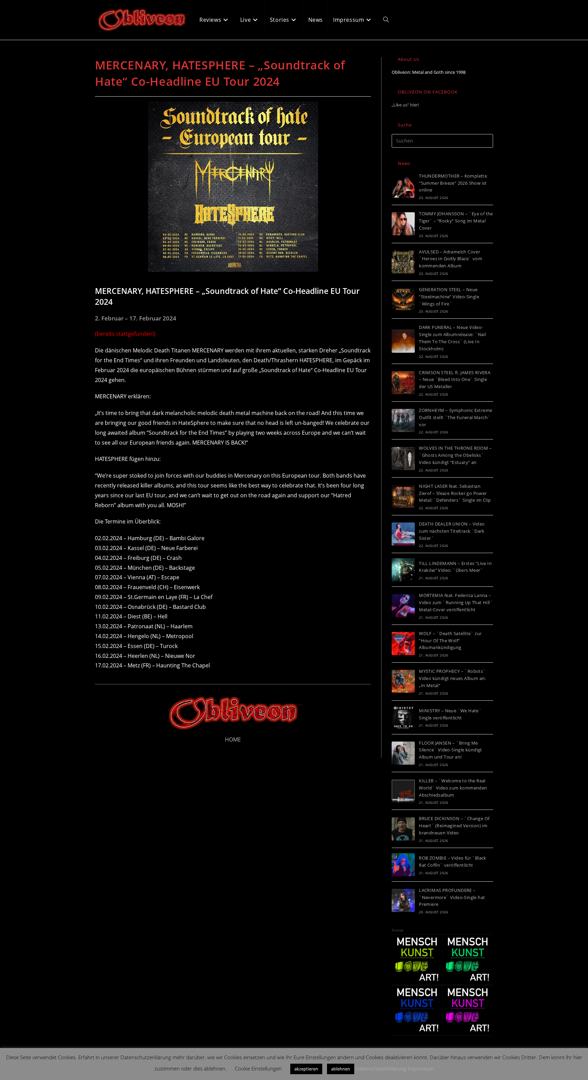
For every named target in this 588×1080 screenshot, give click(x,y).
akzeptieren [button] (306, 1069)
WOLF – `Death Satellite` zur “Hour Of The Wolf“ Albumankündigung (450, 640)
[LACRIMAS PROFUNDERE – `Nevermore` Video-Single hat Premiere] (403, 900)
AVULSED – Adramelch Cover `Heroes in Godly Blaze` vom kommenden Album (450, 259)
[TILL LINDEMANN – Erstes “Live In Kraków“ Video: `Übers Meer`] (403, 569)
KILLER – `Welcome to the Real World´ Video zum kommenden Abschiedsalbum (453, 788)
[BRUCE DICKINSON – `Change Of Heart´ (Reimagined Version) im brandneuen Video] (403, 829)
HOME (233, 739)
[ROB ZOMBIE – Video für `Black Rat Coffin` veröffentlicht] (403, 864)
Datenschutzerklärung (381, 1068)
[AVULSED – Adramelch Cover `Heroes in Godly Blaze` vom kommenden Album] (403, 261)
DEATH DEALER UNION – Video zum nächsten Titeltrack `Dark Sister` (452, 531)
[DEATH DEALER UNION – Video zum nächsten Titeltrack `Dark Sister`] (403, 534)
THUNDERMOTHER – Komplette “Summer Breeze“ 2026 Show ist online (453, 183)
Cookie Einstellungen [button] (258, 1068)
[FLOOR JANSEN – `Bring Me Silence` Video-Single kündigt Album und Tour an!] (403, 753)
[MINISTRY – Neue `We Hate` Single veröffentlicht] (403, 717)
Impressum (421, 1068)
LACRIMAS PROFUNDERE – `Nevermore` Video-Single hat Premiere (452, 897)
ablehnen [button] (340, 1069)
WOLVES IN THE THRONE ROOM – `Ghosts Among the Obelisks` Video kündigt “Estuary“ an (455, 455)
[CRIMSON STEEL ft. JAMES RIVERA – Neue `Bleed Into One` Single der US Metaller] (403, 382)
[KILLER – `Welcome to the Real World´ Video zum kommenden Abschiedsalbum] (403, 790)
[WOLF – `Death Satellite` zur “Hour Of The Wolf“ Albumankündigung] (403, 643)
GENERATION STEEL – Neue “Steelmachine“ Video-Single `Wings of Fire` (449, 296)
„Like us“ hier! (405, 105)
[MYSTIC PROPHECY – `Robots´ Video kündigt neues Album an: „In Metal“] (403, 681)
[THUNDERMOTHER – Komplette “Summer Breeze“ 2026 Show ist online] (403, 186)
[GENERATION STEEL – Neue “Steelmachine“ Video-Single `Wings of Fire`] (403, 299)
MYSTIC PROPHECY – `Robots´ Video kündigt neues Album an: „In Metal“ (452, 678)
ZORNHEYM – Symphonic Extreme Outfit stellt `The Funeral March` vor (455, 417)
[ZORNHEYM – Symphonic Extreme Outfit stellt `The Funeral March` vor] (403, 420)
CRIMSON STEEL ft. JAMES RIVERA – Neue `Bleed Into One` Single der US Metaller (454, 379)
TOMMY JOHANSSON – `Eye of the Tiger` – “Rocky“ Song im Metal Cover (456, 221)
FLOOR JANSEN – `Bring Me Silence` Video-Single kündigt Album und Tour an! (450, 750)
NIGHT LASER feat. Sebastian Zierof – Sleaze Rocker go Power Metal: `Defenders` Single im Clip (455, 493)
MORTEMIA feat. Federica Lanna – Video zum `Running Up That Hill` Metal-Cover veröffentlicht (456, 602)
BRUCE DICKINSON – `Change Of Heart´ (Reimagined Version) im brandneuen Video (454, 825)
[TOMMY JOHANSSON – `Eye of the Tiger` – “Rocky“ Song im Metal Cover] (403, 223)
